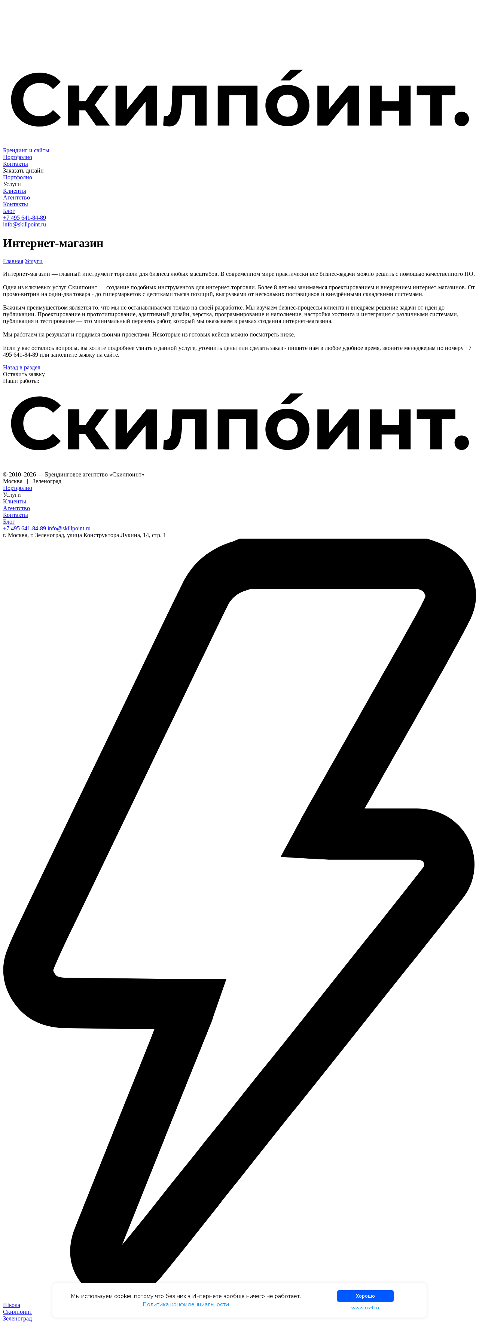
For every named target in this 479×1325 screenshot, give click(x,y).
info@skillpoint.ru (24, 224)
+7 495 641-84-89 (24, 217)
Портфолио (17, 157)
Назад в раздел (21, 367)
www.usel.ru (365, 1308)
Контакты (15, 164)
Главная (13, 261)
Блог (9, 211)
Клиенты (14, 191)
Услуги (34, 261)
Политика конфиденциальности (186, 1304)
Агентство (16, 197)
